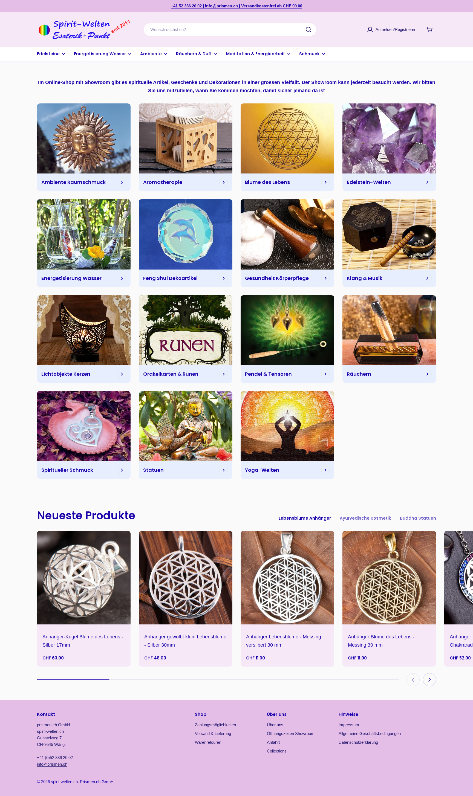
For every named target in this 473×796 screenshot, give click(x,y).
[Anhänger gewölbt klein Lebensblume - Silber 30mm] (185, 577)
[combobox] (230, 29)
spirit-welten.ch (64, 781)
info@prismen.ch (52, 764)
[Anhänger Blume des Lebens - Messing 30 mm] (389, 577)
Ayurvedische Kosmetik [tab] (365, 518)
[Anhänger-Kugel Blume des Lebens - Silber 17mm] (84, 577)
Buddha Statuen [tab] (418, 518)
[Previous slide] (413, 679)
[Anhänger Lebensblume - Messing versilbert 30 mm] (287, 577)
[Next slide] (429, 679)
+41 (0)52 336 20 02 (55, 757)
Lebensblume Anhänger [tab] (305, 518)
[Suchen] (308, 29)
